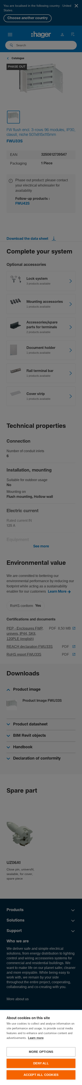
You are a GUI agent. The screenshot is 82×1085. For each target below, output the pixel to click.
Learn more (36, 1038)
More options (41, 1051)
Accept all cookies (41, 1075)
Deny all (41, 1063)
